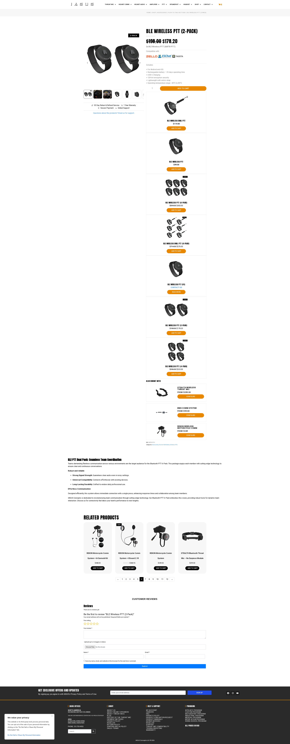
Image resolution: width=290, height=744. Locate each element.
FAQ (147, 714)
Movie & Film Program (195, 719)
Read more (176, 292)
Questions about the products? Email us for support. (113, 113)
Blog (109, 716)
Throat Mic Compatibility (157, 726)
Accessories (162, 12)
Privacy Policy (113, 721)
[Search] (93, 731)
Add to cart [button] (98, 568)
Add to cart (183, 88)
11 (162, 579)
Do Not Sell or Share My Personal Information (24, 735)
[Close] (52, 716)
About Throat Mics (116, 714)
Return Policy (113, 725)
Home (149, 12)
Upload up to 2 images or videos (95, 642)
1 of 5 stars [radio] (85, 623)
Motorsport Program (195, 714)
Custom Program (193, 712)
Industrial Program (194, 716)
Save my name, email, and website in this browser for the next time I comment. (110, 661)
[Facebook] (228, 693)
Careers (150, 712)
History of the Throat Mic (119, 717)
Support (150, 725)
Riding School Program (195, 721)
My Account (151, 710)
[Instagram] (233, 693)
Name (86, 652)
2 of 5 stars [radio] (88, 623)
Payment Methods (115, 719)
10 (157, 579)
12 (167, 579)
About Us (111, 710)
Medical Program (193, 717)
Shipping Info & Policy (117, 726)
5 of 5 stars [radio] (97, 623)
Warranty (151, 730)
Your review (88, 628)
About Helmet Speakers (118, 712)
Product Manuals (154, 719)
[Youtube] (237, 693)
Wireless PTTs (174, 444)
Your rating (87, 620)
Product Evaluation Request (159, 717)
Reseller (111, 723)
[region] (29, 726)
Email (147, 652)
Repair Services (153, 721)
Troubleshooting (154, 728)
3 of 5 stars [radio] (91, 623)
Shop (154, 12)
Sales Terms (113, 728)
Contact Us (176, 287)
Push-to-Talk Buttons (177, 12)
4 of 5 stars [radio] (94, 623)
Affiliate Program (193, 710)
